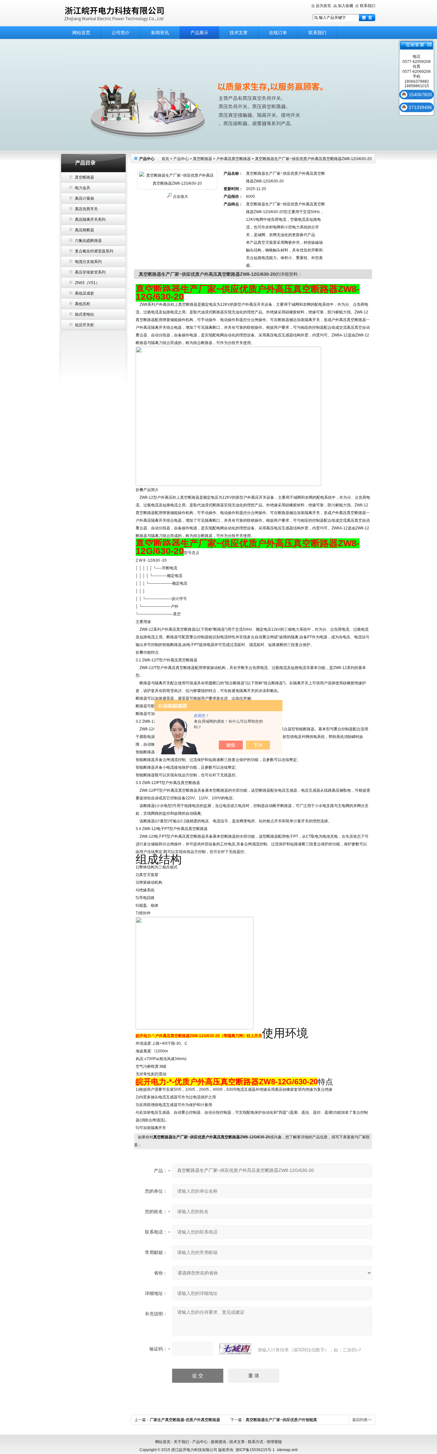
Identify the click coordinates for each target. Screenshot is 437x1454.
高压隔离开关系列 (90, 219)
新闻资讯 (160, 32)
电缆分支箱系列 (88, 261)
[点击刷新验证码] (235, 1348)
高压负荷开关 (86, 209)
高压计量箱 (84, 198)
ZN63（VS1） (87, 283)
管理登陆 (274, 1442)
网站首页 (81, 32)
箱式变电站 (84, 314)
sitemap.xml (287, 1450)
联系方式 (255, 1442)
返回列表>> (362, 1420)
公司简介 (121, 32)
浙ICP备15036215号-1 (255, 1450)
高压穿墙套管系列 (90, 272)
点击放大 (180, 196)
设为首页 (323, 6)
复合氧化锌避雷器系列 (94, 251)
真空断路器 (84, 177)
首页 (165, 159)
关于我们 (181, 1442)
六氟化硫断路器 (88, 240)
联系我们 (367, 6)
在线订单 (278, 32)
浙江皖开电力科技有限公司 (142, 14)
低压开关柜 (84, 325)
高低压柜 (82, 304)
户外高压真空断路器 (233, 159)
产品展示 (199, 32)
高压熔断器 (84, 230)
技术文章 (239, 32)
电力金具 (82, 188)
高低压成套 (84, 293)
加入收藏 (345, 6)
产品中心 (181, 159)
